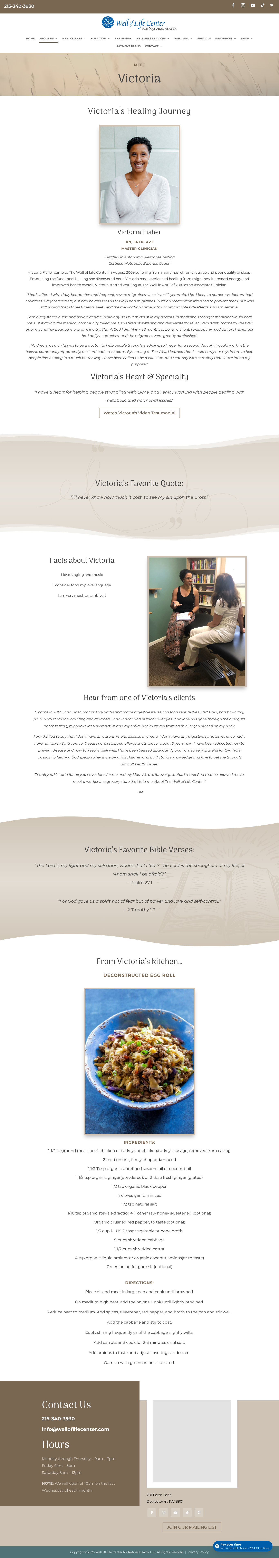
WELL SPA (181, 38)
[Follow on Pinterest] (271, 5)
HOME (30, 38)
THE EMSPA (123, 38)
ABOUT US (46, 38)
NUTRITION (98, 38)
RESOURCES (223, 38)
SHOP (245, 38)
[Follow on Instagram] (243, 5)
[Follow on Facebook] (233, 5)
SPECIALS (204, 38)
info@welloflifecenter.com (75, 1429)
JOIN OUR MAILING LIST (192, 1527)
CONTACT (151, 46)
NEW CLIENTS (72, 38)
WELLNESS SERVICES (151, 38)
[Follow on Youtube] (253, 5)
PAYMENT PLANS (128, 46)
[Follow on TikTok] (263, 5)
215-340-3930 (58, 1419)
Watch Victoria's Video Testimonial (139, 412)
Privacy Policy (198, 1552)
